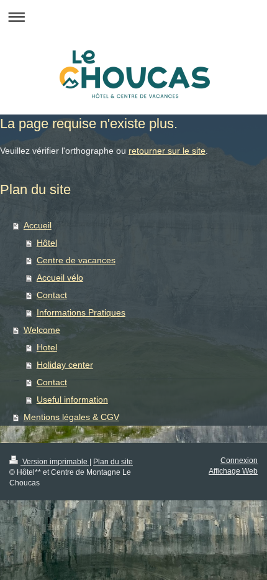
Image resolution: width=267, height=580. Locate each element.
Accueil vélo (60, 278)
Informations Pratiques (81, 312)
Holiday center (65, 365)
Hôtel (47, 243)
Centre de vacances (76, 260)
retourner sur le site (167, 151)
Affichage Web (233, 471)
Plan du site (113, 461)
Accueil (38, 225)
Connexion (239, 460)
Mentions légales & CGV (71, 417)
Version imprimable (54, 461)
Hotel (47, 347)
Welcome (42, 330)
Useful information (72, 400)
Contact (52, 295)
